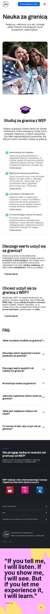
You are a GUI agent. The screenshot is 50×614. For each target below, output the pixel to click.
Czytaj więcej (15, 168)
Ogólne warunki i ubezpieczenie (22, 532)
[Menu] (45, 4)
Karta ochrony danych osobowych (22, 535)
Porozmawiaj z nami (29, 4)
